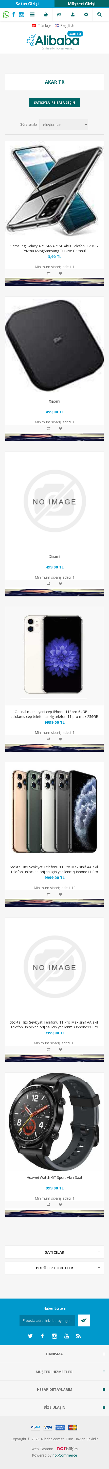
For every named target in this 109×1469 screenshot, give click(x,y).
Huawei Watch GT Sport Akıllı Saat (54, 1177)
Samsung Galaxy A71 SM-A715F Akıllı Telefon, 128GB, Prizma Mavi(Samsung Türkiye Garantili (54, 248)
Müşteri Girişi (82, 4)
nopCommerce (64, 1455)
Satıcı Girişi (27, 4)
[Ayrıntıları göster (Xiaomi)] (54, 346)
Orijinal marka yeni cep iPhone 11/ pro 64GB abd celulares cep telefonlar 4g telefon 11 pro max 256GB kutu (54, 716)
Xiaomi (54, 401)
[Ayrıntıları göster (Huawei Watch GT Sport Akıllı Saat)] (54, 1122)
